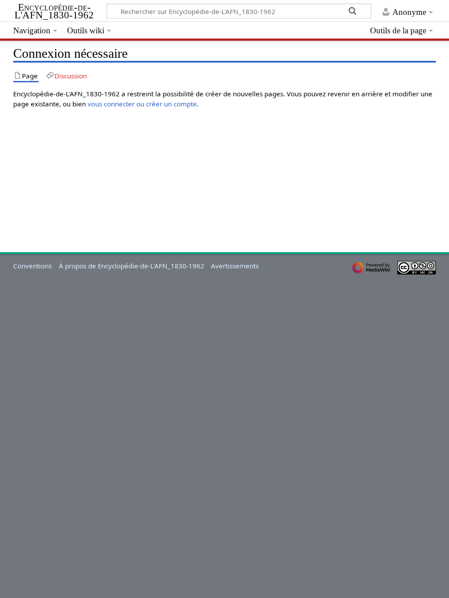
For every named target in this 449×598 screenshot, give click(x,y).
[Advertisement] (224, 170)
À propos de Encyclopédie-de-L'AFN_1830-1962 (131, 265)
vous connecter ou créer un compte (142, 103)
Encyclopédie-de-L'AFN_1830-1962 (54, 11)
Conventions (32, 265)
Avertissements (235, 265)
